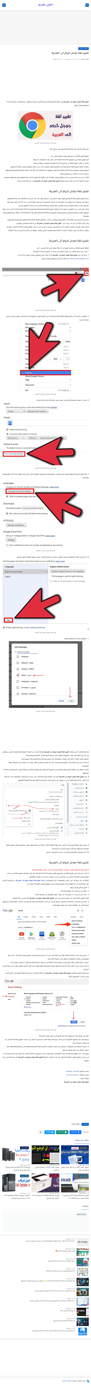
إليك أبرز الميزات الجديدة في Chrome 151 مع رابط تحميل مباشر (55, 1291)
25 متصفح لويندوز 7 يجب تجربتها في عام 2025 (60, 1271)
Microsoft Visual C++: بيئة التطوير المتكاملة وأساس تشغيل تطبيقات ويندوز (50, 1241)
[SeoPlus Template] (88, 1381)
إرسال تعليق (81, 1214)
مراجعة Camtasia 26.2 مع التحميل (64, 1321)
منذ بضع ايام (70, 1278)
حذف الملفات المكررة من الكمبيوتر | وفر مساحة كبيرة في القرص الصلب (52, 1301)
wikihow (69, 1072)
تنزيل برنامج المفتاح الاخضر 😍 (65, 1251)
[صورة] (83, 1242)
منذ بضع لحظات (82, 1165)
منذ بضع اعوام (69, 1249)
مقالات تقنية (83, 48)
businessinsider (72, 1075)
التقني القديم (45, 5)
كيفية (30, 881)
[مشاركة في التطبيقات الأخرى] (40, 1132)
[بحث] (4, 5)
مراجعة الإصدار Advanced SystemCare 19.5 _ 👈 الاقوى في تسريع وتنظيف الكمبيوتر (48, 1281)
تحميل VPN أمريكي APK (67, 1311)
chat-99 (76, 1072)
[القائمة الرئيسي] (87, 5)
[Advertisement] (45, 27)
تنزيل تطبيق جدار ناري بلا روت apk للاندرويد (61, 1261)
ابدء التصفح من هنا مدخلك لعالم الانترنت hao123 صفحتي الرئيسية (54, 1331)
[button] (75, 1132)
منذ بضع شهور (69, 1239)
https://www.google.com (79, 259)
